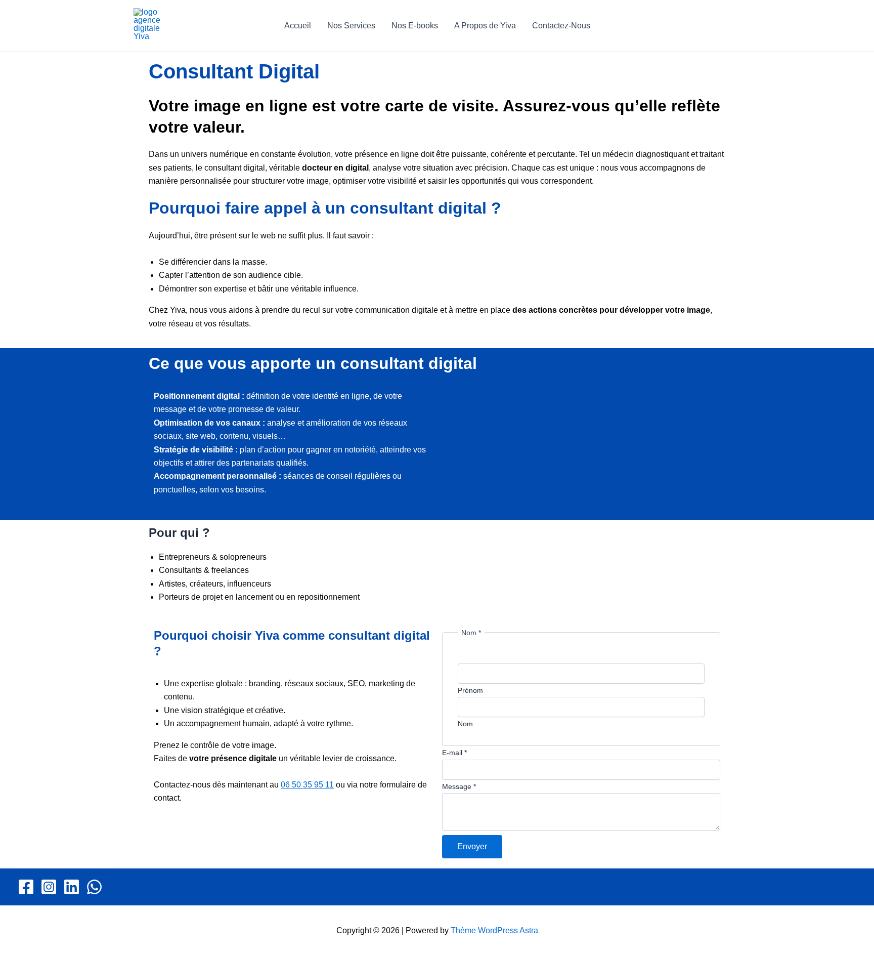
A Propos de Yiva (485, 25)
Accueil (297, 25)
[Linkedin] (71, 887)
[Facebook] (26, 887)
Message (459, 786)
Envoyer (472, 846)
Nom (465, 724)
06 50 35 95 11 (307, 784)
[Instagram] (48, 887)
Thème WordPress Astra (494, 930)
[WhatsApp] (94, 887)
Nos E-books (414, 25)
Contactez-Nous (561, 25)
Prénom (470, 690)
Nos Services (351, 25)
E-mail (454, 753)
